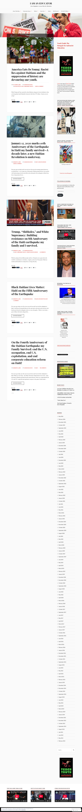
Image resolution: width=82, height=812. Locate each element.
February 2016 (62, 647)
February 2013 (62, 741)
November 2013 (62, 720)
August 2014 (62, 697)
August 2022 (62, 486)
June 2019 (61, 559)
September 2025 (62, 428)
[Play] (58, 238)
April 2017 (61, 621)
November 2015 (62, 656)
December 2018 (62, 577)
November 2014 (62, 688)
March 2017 (61, 624)
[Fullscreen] (73, 238)
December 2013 (62, 717)
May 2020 (61, 539)
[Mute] (71, 238)
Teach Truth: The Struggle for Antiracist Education (65, 45)
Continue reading (16, 179)
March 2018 (61, 600)
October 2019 (62, 553)
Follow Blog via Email (63, 181)
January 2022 (62, 498)
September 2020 (62, 530)
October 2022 (62, 480)
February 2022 (62, 495)
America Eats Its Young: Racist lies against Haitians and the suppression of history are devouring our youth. (29, 74)
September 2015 (62, 662)
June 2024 (61, 457)
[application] (66, 235)
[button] (63, 373)
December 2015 (62, 653)
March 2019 (61, 568)
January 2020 (62, 551)
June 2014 (61, 700)
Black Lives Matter (40, 298)
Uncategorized (34, 252)
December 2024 (62, 445)
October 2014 (62, 691)
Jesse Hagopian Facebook (63, 345)
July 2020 (61, 536)
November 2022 (62, 477)
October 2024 (62, 451)
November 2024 (62, 448)
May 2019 (61, 562)
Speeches (42, 11)
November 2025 (62, 422)
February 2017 (62, 627)
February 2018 (62, 603)
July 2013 (61, 732)
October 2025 (62, 425)
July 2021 (61, 504)
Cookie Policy (23, 809)
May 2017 (61, 618)
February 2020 (62, 548)
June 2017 (61, 615)
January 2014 (62, 714)
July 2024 (61, 454)
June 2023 (61, 463)
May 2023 (61, 466)
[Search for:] (66, 750)
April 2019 (61, 565)
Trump (28, 252)
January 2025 (62, 442)
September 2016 (62, 635)
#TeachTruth (17, 86)
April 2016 (61, 641)
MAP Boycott (56, 11)
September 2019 (62, 556)
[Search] (73, 750)
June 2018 (61, 591)
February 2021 (62, 515)
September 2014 (62, 694)
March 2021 (61, 512)
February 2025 (62, 439)
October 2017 (62, 609)
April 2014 (61, 706)
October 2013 (62, 723)
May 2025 (61, 434)
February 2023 (62, 472)
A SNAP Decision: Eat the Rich (64, 397)
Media (35, 11)
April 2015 (61, 673)
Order (58, 83)
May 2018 (61, 594)
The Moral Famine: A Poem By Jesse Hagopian (64, 403)
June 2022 (61, 489)
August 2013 (62, 729)
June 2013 (61, 735)
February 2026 (62, 419)
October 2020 (62, 527)
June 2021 (61, 507)
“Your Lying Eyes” (61, 400)
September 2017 (62, 612)
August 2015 (62, 665)
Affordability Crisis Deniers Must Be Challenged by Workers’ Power (65, 393)
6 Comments (43, 252)
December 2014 (62, 685)
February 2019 (62, 571)
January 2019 (62, 574)
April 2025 (61, 436)
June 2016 (61, 638)
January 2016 (62, 650)
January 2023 (62, 474)
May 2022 (61, 492)
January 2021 (62, 518)
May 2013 (61, 738)
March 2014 (61, 708)
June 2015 (61, 667)
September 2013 (62, 726)
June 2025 (61, 431)
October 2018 (62, 583)
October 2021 (62, 501)
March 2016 (61, 644)
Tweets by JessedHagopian (66, 173)
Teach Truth (68, 83)
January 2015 (62, 682)
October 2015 (62, 659)
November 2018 (62, 580)
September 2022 (62, 483)
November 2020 (62, 524)
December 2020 (62, 521)
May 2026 (61, 416)
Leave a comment (39, 86)
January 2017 (62, 629)
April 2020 (61, 542)
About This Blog (16, 11)
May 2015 (61, 670)
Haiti (22, 86)
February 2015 (62, 679)
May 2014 (61, 703)
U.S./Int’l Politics (64, 11)
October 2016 (62, 632)
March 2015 (61, 676)
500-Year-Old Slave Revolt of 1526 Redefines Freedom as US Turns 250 (65, 389)
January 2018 (62, 606)
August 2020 (62, 533)
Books (49, 11)
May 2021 (61, 510)
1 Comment (16, 300)
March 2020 (61, 545)
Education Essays (26, 11)
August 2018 (62, 589)
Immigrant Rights (28, 86)
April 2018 (61, 597)
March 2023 (61, 469)
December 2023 (62, 460)
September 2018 (62, 586)
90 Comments (43, 367)
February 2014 (62, 711)
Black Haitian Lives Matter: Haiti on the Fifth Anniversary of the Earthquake (29, 290)
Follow (60, 195)
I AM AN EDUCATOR (41, 3)
